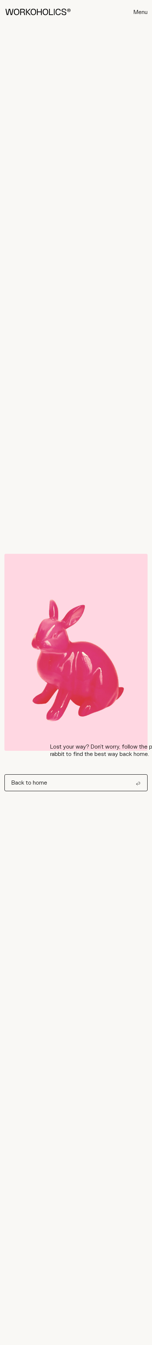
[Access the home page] (37, 12)
